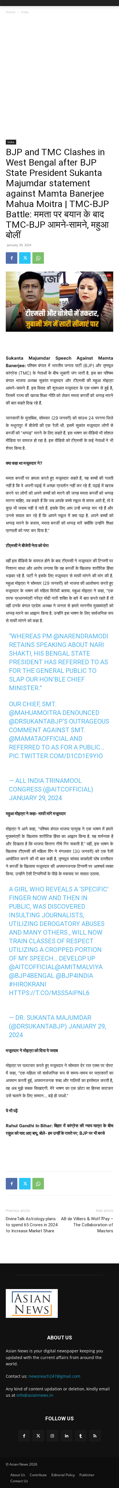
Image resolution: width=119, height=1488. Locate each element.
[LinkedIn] (66, 1435)
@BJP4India (74, 975)
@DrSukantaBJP (36, 721)
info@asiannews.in (34, 1395)
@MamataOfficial (38, 738)
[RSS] (95, 1435)
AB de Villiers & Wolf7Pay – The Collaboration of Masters (87, 1224)
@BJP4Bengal (31, 975)
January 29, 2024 (35, 798)
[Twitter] (25, 258)
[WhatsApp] (38, 258)
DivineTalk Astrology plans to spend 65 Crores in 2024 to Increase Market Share (31, 1224)
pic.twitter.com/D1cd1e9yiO (56, 756)
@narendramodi (80, 636)
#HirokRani (27, 984)
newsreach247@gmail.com (54, 1376)
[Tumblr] (80, 1435)
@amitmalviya (79, 967)
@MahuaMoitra (35, 712)
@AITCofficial (32, 967)
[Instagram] (52, 1435)
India (25, 12)
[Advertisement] (59, 77)
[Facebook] (11, 258)
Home (11, 12)
